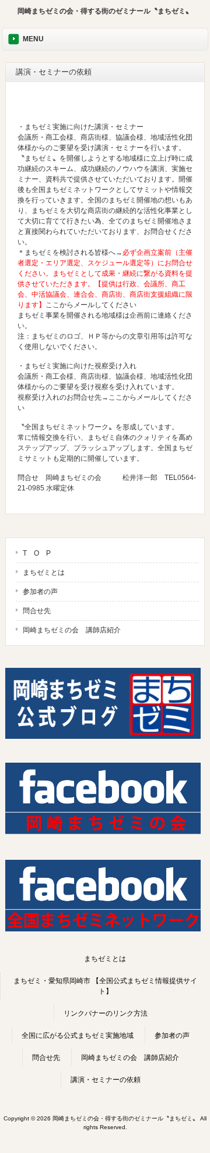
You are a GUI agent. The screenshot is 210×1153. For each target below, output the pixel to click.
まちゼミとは (44, 572)
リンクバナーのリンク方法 (106, 1013)
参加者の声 (40, 592)
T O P (37, 553)
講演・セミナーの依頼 (106, 1080)
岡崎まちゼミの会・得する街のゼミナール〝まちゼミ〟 (105, 11)
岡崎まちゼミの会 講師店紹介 (72, 630)
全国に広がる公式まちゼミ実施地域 (78, 1035)
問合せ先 (37, 611)
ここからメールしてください (91, 305)
